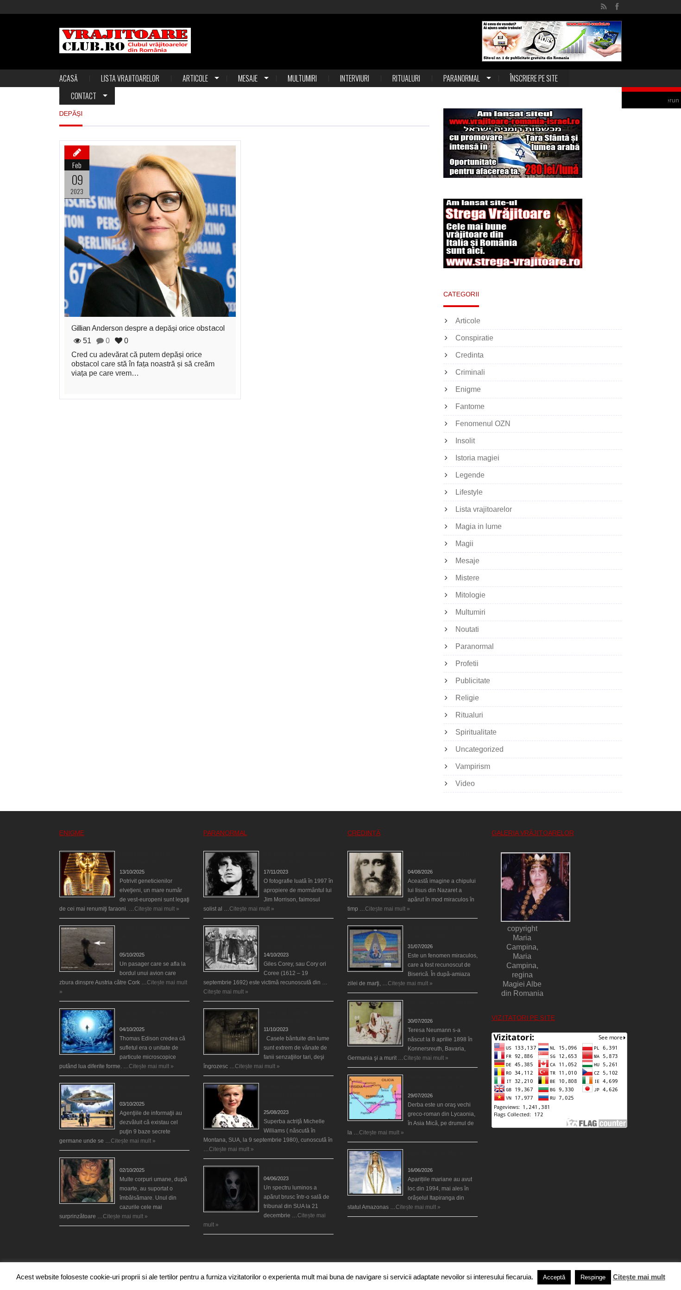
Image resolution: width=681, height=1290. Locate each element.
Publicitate (472, 681)
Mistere (467, 578)
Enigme (468, 389)
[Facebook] (617, 7)
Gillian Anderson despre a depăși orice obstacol (148, 328)
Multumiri (302, 78)
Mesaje (248, 78)
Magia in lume (478, 526)
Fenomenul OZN (483, 424)
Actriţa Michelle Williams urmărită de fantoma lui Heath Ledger (294, 1094)
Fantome (470, 406)
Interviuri (354, 78)
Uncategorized (479, 749)
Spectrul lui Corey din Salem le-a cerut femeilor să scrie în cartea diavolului (298, 937)
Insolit (465, 441)
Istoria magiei (477, 458)
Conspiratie (474, 338)
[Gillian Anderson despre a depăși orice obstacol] (150, 231)
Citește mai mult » (156, 909)
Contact (83, 95)
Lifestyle (469, 492)
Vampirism (472, 766)
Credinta (469, 355)
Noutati (467, 629)
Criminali (470, 372)
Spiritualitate (476, 732)
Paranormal (461, 78)
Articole (195, 78)
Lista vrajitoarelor (130, 78)
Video (465, 783)
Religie (467, 698)
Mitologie (470, 595)
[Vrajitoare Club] (125, 40)
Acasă (68, 78)
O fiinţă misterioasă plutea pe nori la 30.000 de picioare (152, 937)
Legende (470, 475)
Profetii (467, 663)
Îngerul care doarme (145, 1161)
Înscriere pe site (534, 78)
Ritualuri (406, 78)
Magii (464, 543)
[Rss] (604, 7)
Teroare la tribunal (286, 1169)
